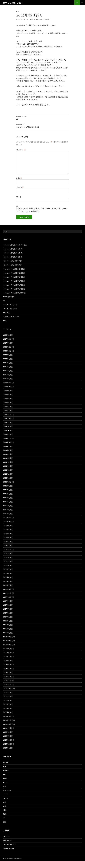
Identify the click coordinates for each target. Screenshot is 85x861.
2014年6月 (7, 398)
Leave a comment (44, 19)
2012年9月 (7, 422)
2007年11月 (7, 593)
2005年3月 (7, 712)
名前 (19, 178)
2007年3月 (7, 625)
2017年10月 (7, 339)
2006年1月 (7, 676)
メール (20, 187)
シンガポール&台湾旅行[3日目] (14, 281)
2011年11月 (7, 438)
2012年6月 (7, 426)
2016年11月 (7, 351)
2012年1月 (7, 434)
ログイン (6, 836)
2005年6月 (7, 700)
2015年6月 (7, 367)
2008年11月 (7, 549)
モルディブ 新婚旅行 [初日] (12, 261)
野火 (4, 320)
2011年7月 (7, 454)
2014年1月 (7, 410)
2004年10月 (7, 724)
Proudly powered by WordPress (12, 858)
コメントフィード (9, 844)
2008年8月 (7, 557)
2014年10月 (7, 387)
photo (5, 782)
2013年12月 (7, 414)
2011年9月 (7, 446)
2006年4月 (7, 664)
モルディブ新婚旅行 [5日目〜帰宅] (15, 245)
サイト (19, 197)
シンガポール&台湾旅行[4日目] (14, 277)
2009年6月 (7, 529)
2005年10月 (7, 688)
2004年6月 (7, 740)
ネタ (4, 802)
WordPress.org (8, 848)
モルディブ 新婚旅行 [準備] (12, 265)
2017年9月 (7, 343)
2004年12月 (7, 716)
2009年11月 (7, 518)
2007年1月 (7, 633)
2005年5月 (7, 704)
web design (7, 790)
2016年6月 (7, 359)
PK (21, 118)
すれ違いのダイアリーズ (11, 317)
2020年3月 (7, 335)
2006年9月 (7, 649)
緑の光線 (6, 313)
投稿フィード (8, 840)
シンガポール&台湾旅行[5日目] (14, 273)
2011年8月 (7, 450)
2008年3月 (7, 577)
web (4, 786)
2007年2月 (7, 629)
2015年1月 (7, 379)
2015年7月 (7, 363)
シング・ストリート (10, 305)
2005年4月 (7, 708)
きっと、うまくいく (10, 309)
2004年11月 (7, 720)
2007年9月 (7, 601)
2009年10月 (7, 522)
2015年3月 (7, 375)
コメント (20, 150)
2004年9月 (7, 728)
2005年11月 (7, 684)
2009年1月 (7, 545)
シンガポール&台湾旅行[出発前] (27, 126)
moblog (5, 770)
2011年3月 (7, 470)
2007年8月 (7, 605)
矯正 (4, 822)
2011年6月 (7, 458)
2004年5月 (7, 744)
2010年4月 (7, 502)
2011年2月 (7, 474)
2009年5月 (7, 533)
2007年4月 (7, 621)
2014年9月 (7, 391)
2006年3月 (7, 668)
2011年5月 (7, 462)
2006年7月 (7, 657)
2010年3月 (7, 506)
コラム (5, 798)
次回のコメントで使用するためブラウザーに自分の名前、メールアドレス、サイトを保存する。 (42, 209)
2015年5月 (7, 371)
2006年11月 (7, 641)
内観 (4, 806)
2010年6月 (7, 494)
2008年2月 (7, 581)
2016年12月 (7, 347)
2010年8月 (7, 486)
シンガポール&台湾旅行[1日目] (14, 289)
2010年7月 (7, 490)
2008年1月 (7, 585)
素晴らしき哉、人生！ (13, 2)
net (4, 774)
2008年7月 (7, 561)
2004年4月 (7, 748)
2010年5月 (7, 498)
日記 (17, 11)
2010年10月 (7, 482)
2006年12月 (7, 637)
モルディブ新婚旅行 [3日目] (12, 253)
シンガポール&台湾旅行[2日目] (14, 285)
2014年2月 (7, 406)
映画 (4, 814)
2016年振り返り (9, 297)
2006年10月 (7, 645)
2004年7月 (7, 736)
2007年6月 (7, 613)
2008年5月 (7, 569)
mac (4, 766)
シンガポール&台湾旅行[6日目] (14, 269)
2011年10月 (7, 442)
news (5, 778)
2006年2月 (7, 672)
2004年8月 (7, 732)
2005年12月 (7, 680)
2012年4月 (7, 430)
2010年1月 (7, 514)
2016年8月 (7, 355)
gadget (5, 762)
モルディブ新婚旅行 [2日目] (12, 257)
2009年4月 (7, 537)
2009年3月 (7, 541)
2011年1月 (7, 478)
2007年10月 (7, 597)
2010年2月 (7, 510)
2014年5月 (7, 402)
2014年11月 (7, 383)
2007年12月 (7, 589)
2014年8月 (7, 394)
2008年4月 (7, 573)
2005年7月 (7, 696)
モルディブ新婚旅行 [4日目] (12, 249)
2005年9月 (7, 692)
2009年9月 (7, 526)
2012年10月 (7, 418)
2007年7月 (7, 609)
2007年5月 (7, 617)
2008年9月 (7, 553)
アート (5, 794)
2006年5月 (7, 660)
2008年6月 (7, 565)
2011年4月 (7, 466)
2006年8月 (7, 653)
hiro (33, 19)
